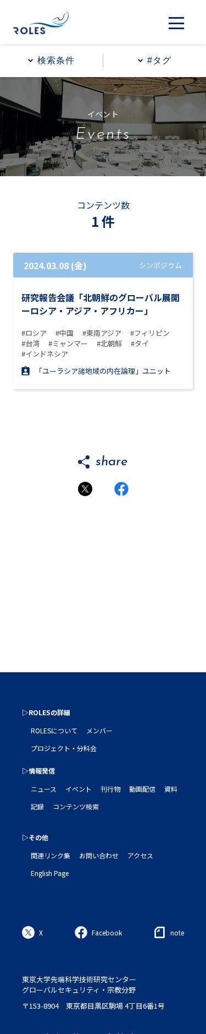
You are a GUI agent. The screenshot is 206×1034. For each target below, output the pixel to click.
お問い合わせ (99, 855)
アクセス (140, 855)
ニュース (44, 788)
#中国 (64, 333)
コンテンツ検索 (76, 806)
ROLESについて (54, 730)
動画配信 (142, 788)
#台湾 (30, 343)
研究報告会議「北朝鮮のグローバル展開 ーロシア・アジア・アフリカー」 (100, 304)
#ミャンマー (68, 343)
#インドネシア (44, 354)
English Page (50, 873)
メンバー (99, 730)
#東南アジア (101, 333)
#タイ (140, 343)
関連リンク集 (50, 855)
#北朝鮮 (109, 343)
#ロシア (34, 333)
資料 (170, 788)
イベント (78, 788)
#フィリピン (150, 333)
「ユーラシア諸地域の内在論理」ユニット (103, 371)
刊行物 (110, 788)
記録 (37, 806)
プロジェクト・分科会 (64, 748)
